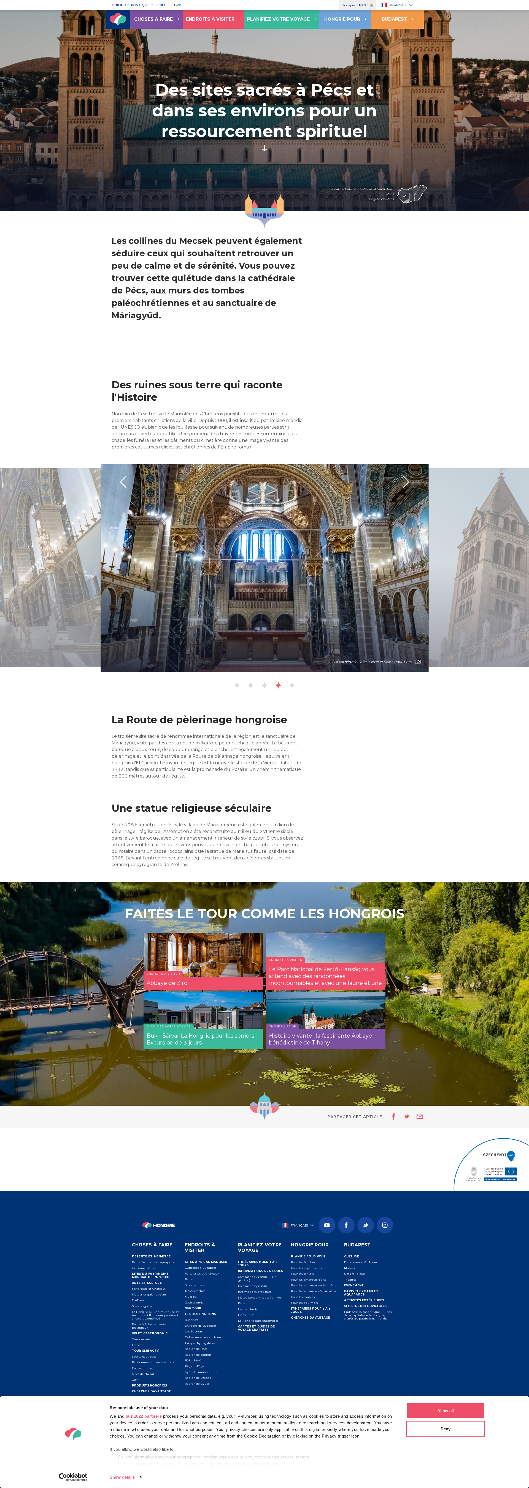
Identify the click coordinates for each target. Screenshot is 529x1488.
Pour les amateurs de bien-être (313, 1285)
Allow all (445, 1410)
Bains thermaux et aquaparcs (153, 1262)
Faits (241, 1303)
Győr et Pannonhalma (201, 1372)
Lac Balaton (193, 1331)
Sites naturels (194, 1285)
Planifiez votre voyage (278, 19)
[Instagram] (385, 1225)
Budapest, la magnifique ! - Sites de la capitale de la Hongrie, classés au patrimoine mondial (368, 1315)
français (397, 5)
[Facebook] (346, 1225)
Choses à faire (153, 19)
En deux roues (142, 1368)
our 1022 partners (144, 1416)
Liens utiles (246, 1315)
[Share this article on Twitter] (403, 1117)
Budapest (394, 19)
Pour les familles (303, 1262)
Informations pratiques (254, 1292)
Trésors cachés (195, 1291)
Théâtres (138, 1300)
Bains (189, 1279)
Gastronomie (141, 1339)
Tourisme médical (145, 1268)
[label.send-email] (416, 1117)
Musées (190, 1297)
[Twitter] (365, 1225)
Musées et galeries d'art (149, 1294)
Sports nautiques (144, 1356)
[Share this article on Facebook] (391, 1117)
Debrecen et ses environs (203, 1337)
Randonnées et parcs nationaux (155, 1362)
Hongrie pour (342, 19)
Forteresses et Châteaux (149, 1289)
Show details (122, 1477)
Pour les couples (303, 1297)
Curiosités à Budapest (200, 1268)
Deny (445, 1428)
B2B (177, 5)
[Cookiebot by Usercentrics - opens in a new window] (73, 1477)
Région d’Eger (195, 1366)
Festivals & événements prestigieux (149, 1326)
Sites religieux (142, 1306)
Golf (135, 1380)
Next (406, 482)
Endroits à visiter (210, 19)
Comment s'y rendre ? (254, 1286)
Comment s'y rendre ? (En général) (257, 1278)
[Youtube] (327, 1225)
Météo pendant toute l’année (259, 1297)
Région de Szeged (198, 1378)
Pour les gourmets (304, 1303)
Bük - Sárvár (194, 1360)
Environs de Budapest (200, 1325)
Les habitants (248, 1309)
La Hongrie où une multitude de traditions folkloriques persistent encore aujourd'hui (156, 1315)
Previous (123, 482)
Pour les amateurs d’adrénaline (313, 1291)
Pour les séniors (302, 1274)
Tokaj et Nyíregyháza (200, 1343)
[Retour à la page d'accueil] (118, 19)
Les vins (137, 1345)
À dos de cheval (143, 1374)
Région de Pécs (196, 1349)
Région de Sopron (198, 1354)
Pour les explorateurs (306, 1268)
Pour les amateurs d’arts (308, 1279)
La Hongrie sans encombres (258, 1321)
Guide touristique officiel (139, 5)
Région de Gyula (197, 1383)
